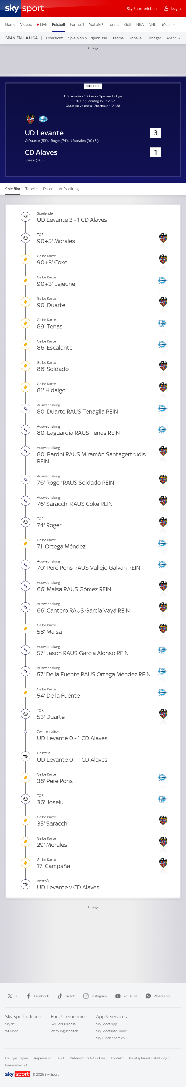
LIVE (43, 24)
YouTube (130, 996)
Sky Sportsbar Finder (111, 1031)
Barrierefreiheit (16, 1065)
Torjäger (154, 38)
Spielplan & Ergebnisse (87, 38)
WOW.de (11, 1031)
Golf (128, 24)
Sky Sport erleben (142, 8)
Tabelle (135, 38)
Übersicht (54, 38)
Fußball (58, 24)
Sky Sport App (106, 1024)
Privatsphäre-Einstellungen (149, 1058)
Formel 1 (77, 24)
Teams (118, 38)
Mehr (166, 24)
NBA (140, 24)
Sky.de (10, 1024)
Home (10, 24)
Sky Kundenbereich (110, 1038)
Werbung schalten (64, 1031)
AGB (60, 1058)
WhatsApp (162, 996)
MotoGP (96, 24)
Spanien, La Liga (21, 38)
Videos (26, 24)
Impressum (42, 1058)
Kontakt (117, 1058)
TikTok (70, 996)
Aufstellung (69, 189)
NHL (152, 24)
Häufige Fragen (16, 1058)
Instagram (99, 996)
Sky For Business (63, 1024)
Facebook (41, 996)
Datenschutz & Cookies (87, 1058)
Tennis (113, 24)
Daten (48, 189)
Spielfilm (12, 189)
